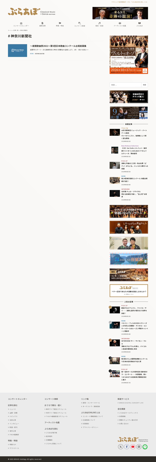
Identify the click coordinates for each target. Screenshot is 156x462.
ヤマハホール (14, 448)
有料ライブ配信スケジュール (56, 413)
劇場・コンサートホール (91, 403)
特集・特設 (13, 440)
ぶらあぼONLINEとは (90, 412)
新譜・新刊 (13, 427)
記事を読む (13, 405)
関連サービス (123, 399)
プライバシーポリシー (90, 427)
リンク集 (85, 399)
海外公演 (13, 431)
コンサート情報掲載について (93, 416)
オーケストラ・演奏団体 (91, 406)
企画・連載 (13, 413)
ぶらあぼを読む (51, 428)
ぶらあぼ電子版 (51, 433)
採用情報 (122, 416)
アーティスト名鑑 (52, 422)
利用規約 (86, 424)
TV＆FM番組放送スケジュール (57, 416)
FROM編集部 (14, 434)
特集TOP (13, 444)
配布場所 (49, 436)
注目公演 (13, 420)
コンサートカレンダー (17, 399)
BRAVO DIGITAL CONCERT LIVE (131, 403)
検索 (144, 85)
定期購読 (49, 440)
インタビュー (14, 424)
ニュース (13, 409)
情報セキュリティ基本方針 (128, 420)
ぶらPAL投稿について (54, 443)
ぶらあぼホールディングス (128, 413)
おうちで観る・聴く (53, 405)
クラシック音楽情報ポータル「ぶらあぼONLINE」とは (129, 2)
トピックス (13, 416)
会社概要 (121, 408)
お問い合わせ (124, 424)
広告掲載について (89, 420)
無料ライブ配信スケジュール (56, 409)
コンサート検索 (51, 399)
